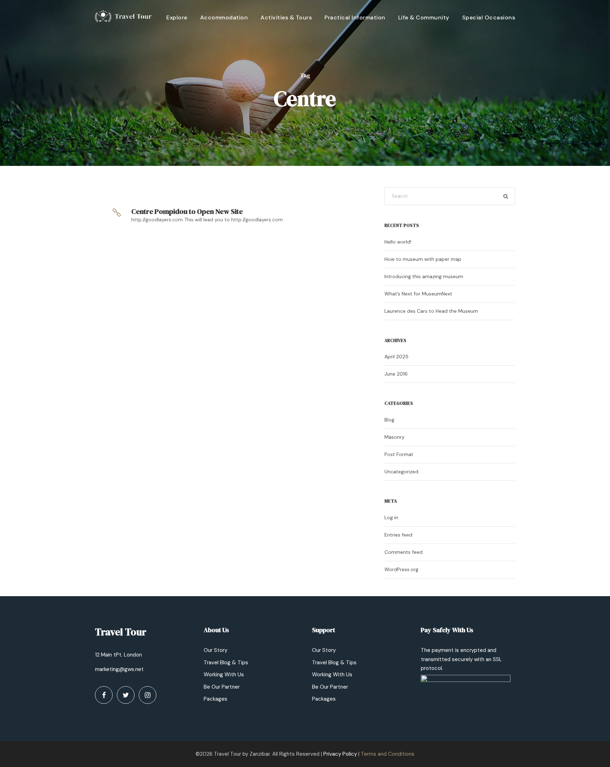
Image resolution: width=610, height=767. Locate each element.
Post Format (398, 454)
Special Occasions (488, 17)
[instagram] (147, 695)
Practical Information (354, 17)
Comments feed (403, 552)
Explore (176, 17)
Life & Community (423, 17)
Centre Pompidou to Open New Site (187, 211)
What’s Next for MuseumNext (418, 293)
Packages (215, 698)
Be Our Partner (222, 686)
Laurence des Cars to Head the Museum (431, 311)
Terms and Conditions (387, 753)
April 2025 (396, 356)
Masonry (394, 437)
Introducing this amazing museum (423, 276)
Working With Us (224, 674)
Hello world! (397, 242)
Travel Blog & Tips (226, 662)
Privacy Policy (340, 753)
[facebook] (104, 695)
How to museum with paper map (422, 259)
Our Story (215, 650)
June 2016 (396, 374)
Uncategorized (401, 471)
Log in (391, 517)
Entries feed (398, 535)
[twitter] (125, 695)
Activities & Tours (286, 17)
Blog (389, 420)
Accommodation (224, 17)
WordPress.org (401, 569)
